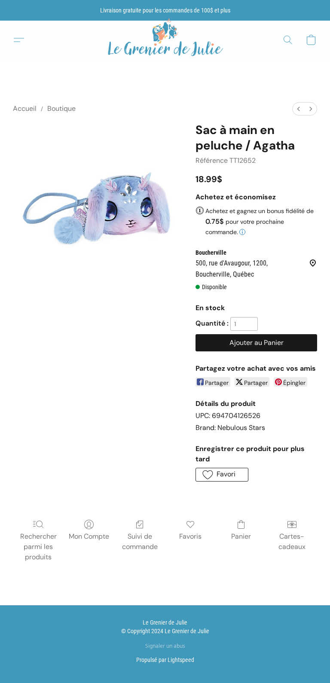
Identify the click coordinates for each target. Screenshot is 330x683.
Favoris (190, 536)
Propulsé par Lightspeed (165, 659)
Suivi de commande (140, 541)
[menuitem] (299, 109)
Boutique (61, 108)
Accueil (25, 108)
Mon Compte (89, 536)
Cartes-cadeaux (292, 541)
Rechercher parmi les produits (38, 546)
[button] (165, 40)
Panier (241, 536)
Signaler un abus (165, 646)
